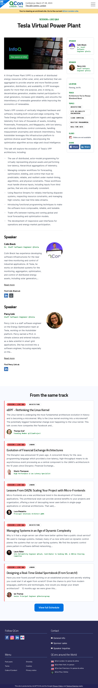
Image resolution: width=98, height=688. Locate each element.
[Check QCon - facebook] (7, 638)
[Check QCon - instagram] (12, 638)
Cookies (29, 666)
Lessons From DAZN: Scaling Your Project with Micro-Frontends (49, 500)
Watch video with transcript (33, 54)
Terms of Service (72, 686)
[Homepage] (11, 295)
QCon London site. (71, 11)
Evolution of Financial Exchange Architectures (49, 460)
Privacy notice (31, 670)
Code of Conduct (11, 670)
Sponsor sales (60, 643)
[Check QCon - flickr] (22, 638)
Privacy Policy (58, 686)
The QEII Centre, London (36, 5)
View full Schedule (49, 607)
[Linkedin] (6, 295)
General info (59, 638)
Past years (9, 662)
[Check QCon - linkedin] (17, 638)
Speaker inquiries (61, 648)
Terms (7, 666)
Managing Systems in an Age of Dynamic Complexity (49, 541)
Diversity (29, 662)
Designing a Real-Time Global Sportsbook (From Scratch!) (49, 582)
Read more (9, 284)
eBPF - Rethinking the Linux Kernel (49, 420)
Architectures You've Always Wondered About (79, 96)
